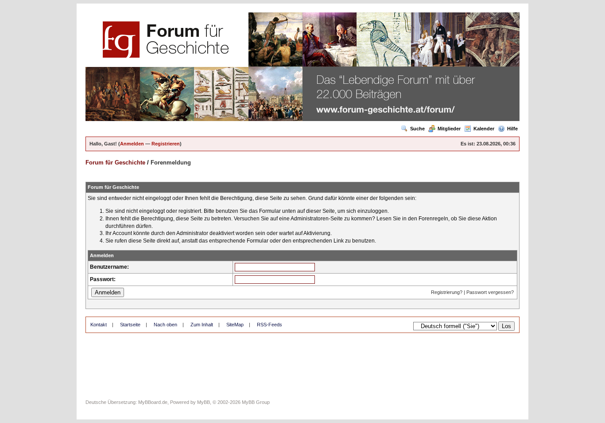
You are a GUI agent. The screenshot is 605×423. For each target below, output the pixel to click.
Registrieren (165, 143)
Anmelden (132, 143)
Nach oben (165, 324)
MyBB (203, 402)
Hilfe (512, 128)
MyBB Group (256, 402)
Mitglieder (449, 128)
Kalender (483, 128)
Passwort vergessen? (490, 292)
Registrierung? (446, 292)
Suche (417, 128)
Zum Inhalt (201, 324)
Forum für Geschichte (115, 162)
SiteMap (235, 324)
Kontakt (98, 324)
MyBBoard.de (152, 402)
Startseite (130, 324)
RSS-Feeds (269, 324)
